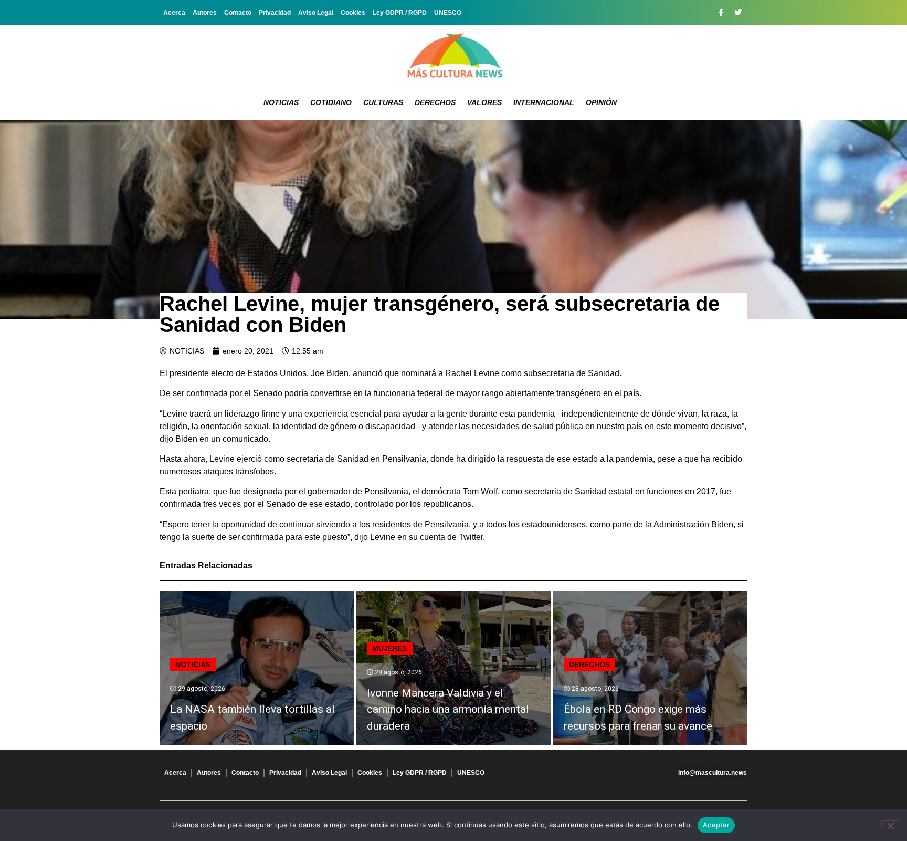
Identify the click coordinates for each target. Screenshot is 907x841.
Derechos (435, 102)
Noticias (281, 102)
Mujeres (389, 648)
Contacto (237, 12)
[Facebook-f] (720, 12)
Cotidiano (331, 102)
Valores (484, 102)
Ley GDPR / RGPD (400, 12)
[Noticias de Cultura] (453, 55)
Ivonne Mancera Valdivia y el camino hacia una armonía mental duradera (448, 709)
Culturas (383, 102)
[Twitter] (738, 12)
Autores (205, 12)
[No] (890, 824)
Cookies (353, 12)
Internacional (543, 102)
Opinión (601, 102)
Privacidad (275, 12)
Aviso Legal (315, 12)
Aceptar (716, 825)
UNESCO (447, 12)
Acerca (174, 12)
